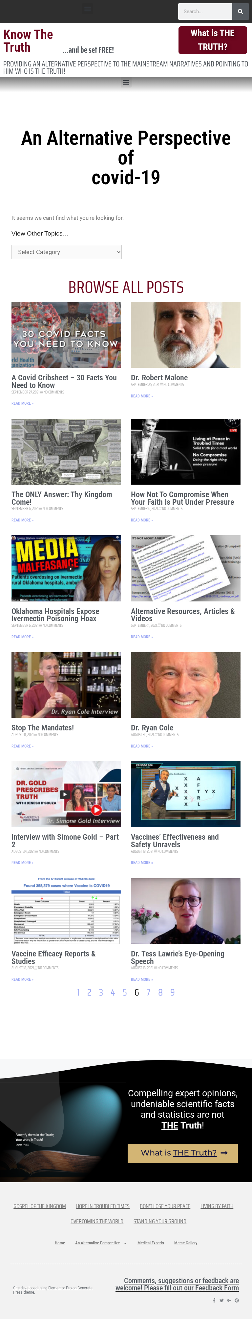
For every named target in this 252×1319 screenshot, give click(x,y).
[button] (87, 8)
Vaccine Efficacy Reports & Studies (53, 957)
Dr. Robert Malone (159, 377)
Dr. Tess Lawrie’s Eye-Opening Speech (177, 957)
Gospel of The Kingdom (39, 1206)
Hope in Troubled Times (103, 1206)
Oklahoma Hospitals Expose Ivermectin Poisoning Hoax (55, 615)
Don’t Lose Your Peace (165, 1206)
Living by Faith (216, 1206)
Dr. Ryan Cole (152, 727)
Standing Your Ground (160, 1221)
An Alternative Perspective (97, 1242)
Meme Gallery (186, 1242)
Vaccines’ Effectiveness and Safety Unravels (175, 840)
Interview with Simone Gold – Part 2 (65, 840)
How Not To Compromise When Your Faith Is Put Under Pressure (182, 498)
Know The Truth (28, 41)
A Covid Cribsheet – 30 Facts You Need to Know (64, 381)
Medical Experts (150, 1242)
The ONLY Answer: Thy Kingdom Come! (61, 498)
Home (60, 1242)
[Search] (240, 11)
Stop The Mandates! (42, 727)
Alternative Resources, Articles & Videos (183, 615)
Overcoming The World (97, 1221)
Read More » (22, 403)
